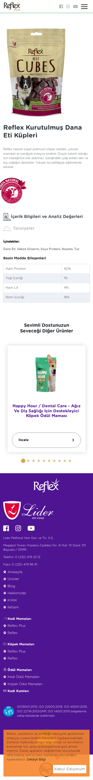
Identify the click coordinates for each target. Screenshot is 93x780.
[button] (23, 461)
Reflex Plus (16, 625)
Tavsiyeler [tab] (23, 228)
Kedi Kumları (18, 691)
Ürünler (13, 579)
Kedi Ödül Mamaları (24, 677)
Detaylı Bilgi (36, 759)
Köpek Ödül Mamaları (25, 684)
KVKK (12, 600)
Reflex (13, 633)
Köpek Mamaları (21, 644)
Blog (11, 586)
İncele (24, 439)
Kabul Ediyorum (70, 769)
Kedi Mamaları (19, 619)
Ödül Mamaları (20, 670)
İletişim (13, 607)
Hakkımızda (17, 593)
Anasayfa (15, 572)
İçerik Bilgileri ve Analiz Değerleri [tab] (47, 217)
